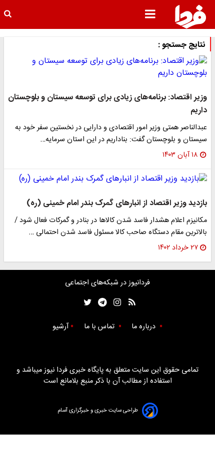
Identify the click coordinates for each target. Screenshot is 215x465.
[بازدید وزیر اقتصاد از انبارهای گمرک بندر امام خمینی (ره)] (107, 179)
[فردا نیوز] (190, 16)
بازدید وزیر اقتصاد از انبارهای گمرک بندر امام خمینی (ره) (116, 203)
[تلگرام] (99, 302)
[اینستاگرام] (114, 302)
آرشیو (60, 327)
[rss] (129, 302)
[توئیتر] (86, 302)
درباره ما (145, 327)
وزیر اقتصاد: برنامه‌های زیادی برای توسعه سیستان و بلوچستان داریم (107, 104)
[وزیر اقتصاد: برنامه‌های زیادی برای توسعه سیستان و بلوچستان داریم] (107, 67)
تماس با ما (100, 327)
